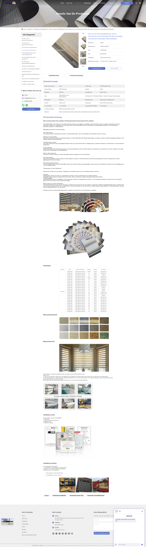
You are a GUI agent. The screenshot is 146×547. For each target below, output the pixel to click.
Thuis (62, 3)
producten (78, 3)
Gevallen (24, 532)
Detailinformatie (54, 75)
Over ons (24, 518)
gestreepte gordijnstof (59, 495)
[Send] (142, 544)
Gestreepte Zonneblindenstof (41, 29)
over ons (69, 3)
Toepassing (25, 524)
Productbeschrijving (76, 75)
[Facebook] (59, 534)
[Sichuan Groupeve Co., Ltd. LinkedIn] (66, 534)
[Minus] (142, 511)
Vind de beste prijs (96, 68)
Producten (29, 29)
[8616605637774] (72, 534)
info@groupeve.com (29, 98)
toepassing (87, 3)
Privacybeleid (35, 545)
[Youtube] (63, 534)
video (95, 3)
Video (23, 526)
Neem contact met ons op (29, 535)
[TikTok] (69, 534)
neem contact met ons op (112, 3)
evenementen (103, 3)
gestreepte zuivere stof (76, 495)
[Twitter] (56, 534)
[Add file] (116, 544)
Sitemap (41, 545)
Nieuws (24, 529)
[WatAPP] (23, 105)
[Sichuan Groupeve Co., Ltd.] (11, 3)
